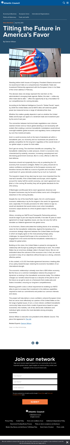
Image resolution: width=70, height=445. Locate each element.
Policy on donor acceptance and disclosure (47, 424)
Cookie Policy (20, 421)
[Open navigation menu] (67, 3)
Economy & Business (9, 14)
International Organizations (40, 14)
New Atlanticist (8, 23)
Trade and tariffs (24, 17)
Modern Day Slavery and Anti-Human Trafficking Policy (21, 427)
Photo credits (60, 427)
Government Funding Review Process (21, 424)
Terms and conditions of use (35, 421)
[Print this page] (33, 343)
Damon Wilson (26, 323)
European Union (24, 14)
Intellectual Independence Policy (55, 421)
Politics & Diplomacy (9, 17)
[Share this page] (37, 343)
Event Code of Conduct (47, 427)
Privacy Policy (41, 393)
